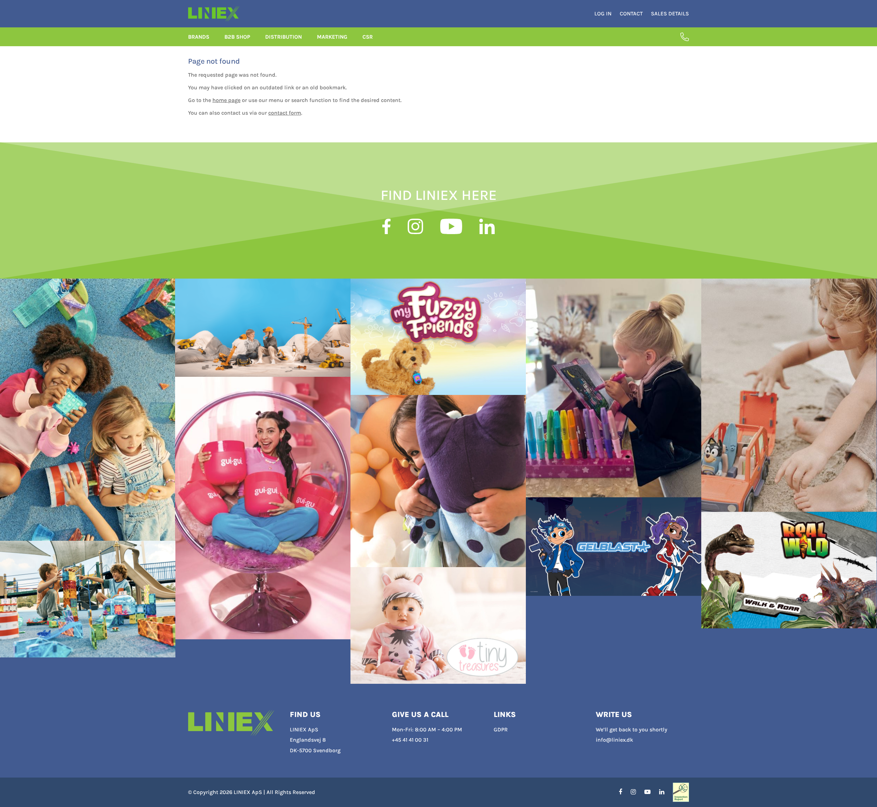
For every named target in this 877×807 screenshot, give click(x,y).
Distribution (283, 37)
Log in (603, 13)
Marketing (332, 37)
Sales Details (670, 13)
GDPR (501, 729)
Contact (631, 13)
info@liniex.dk (614, 739)
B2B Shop (237, 37)
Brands (198, 37)
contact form (284, 113)
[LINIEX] (231, 723)
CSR (367, 37)
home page (226, 100)
